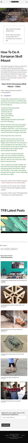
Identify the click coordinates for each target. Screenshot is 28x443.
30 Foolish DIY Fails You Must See (10, 377)
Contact (15, 436)
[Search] (26, 2)
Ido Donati (11, 16)
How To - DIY (17, 16)
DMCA (23, 435)
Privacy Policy (14, 434)
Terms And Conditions (12, 435)
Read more (25, 218)
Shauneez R (3, 282)
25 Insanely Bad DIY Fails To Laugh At (11, 401)
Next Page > (3, 245)
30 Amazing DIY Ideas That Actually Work (12, 354)
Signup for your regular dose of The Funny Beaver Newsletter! (13, 413)
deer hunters (18, 78)
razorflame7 (7, 96)
